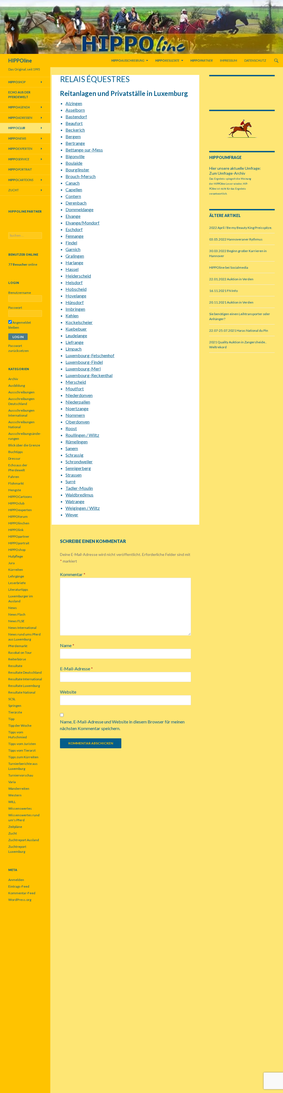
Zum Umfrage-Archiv (227, 173)
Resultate (15, 666)
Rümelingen (76, 441)
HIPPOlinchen (18, 523)
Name (67, 645)
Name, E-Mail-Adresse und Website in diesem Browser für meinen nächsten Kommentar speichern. (122, 725)
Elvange (72, 216)
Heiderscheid (78, 275)
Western (15, 795)
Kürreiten (15, 570)
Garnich (72, 249)
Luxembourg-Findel (84, 362)
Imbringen (75, 309)
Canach (72, 182)
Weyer (71, 514)
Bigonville (75, 156)
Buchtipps (15, 452)
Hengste (14, 490)
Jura (11, 563)
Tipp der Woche (20, 725)
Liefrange (74, 342)
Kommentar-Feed (21, 893)
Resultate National (21, 692)
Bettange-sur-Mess (84, 149)
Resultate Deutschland (25, 672)
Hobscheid (76, 289)
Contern (73, 196)
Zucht (13, 190)
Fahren (13, 477)
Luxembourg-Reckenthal (88, 375)
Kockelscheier (79, 322)
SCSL (11, 699)
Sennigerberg (78, 468)
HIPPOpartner (18, 536)
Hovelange (75, 295)
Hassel (71, 269)
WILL (12, 802)
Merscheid (75, 382)
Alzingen (73, 103)
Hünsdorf (74, 302)
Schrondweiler (79, 461)
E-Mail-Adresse (76, 668)
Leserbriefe (17, 583)
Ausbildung (16, 385)
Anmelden (16, 880)
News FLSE (16, 621)
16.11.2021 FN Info (223, 291)
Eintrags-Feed (18, 886)
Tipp (11, 719)
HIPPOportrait (18, 543)
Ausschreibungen (21, 392)
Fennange (74, 236)
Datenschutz (255, 60)
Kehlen (71, 315)
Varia (12, 782)
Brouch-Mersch (80, 176)
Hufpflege (15, 556)
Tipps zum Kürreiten (23, 757)
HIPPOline (20, 60)
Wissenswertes (20, 808)
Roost (71, 428)
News (12, 608)
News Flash (16, 614)
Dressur (14, 458)
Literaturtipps (18, 589)
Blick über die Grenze (24, 445)
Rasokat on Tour (20, 652)
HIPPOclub (16, 503)
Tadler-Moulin (79, 488)
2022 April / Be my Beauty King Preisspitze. (240, 228)
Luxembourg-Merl (83, 368)
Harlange (74, 262)
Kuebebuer (76, 328)
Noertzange (76, 408)
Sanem (71, 448)
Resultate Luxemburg (24, 686)
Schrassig (74, 454)
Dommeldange (79, 209)
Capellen (73, 189)
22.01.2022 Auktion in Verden (231, 279)
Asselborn (75, 110)
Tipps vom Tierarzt (22, 750)
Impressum (228, 60)
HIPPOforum (18, 516)
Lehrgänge (16, 576)
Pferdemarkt (17, 646)
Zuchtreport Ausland (23, 840)
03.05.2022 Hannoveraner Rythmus (236, 239)
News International (22, 628)
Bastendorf (76, 116)
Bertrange (75, 143)
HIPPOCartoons (20, 497)
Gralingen (74, 255)
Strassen (73, 474)
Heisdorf (74, 282)
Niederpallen (77, 401)
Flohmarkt (16, 483)
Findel (71, 242)
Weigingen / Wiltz (82, 508)
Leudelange (76, 335)
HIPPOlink (15, 530)
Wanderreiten (18, 788)
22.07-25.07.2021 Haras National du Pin (238, 330)
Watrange (74, 501)
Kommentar (72, 574)
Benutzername (19, 293)
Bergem (73, 136)
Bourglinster (77, 169)
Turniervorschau (20, 775)
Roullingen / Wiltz (82, 435)
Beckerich (75, 129)
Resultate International (25, 679)
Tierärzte (15, 712)
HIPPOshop (16, 550)
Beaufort (74, 123)
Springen (14, 706)
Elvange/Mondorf (82, 222)
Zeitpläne (15, 827)
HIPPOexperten (20, 510)
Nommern (75, 415)
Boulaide (73, 163)
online (22, 264)
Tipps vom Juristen (22, 744)
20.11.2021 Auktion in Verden (231, 302)
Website (68, 691)
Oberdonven (77, 421)
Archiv (13, 379)
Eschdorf (74, 229)
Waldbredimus (79, 494)
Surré (70, 481)
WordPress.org (19, 900)
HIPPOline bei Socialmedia (228, 267)
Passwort (15, 307)
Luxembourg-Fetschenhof (89, 355)
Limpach (73, 348)
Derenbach (76, 202)
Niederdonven (79, 395)
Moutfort (74, 388)
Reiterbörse (17, 659)
